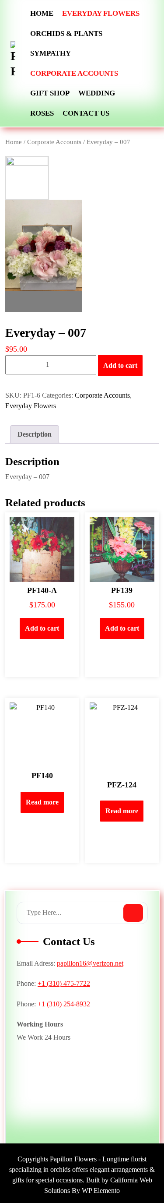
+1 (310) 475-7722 (64, 983)
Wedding (96, 93)
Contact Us (86, 113)
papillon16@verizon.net (90, 963)
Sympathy (50, 53)
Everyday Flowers (101, 13)
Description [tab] (34, 434)
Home (41, 13)
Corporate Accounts (74, 73)
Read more (42, 802)
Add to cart (120, 365)
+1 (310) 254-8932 (64, 1004)
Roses (42, 113)
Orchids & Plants (66, 33)
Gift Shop (50, 93)
